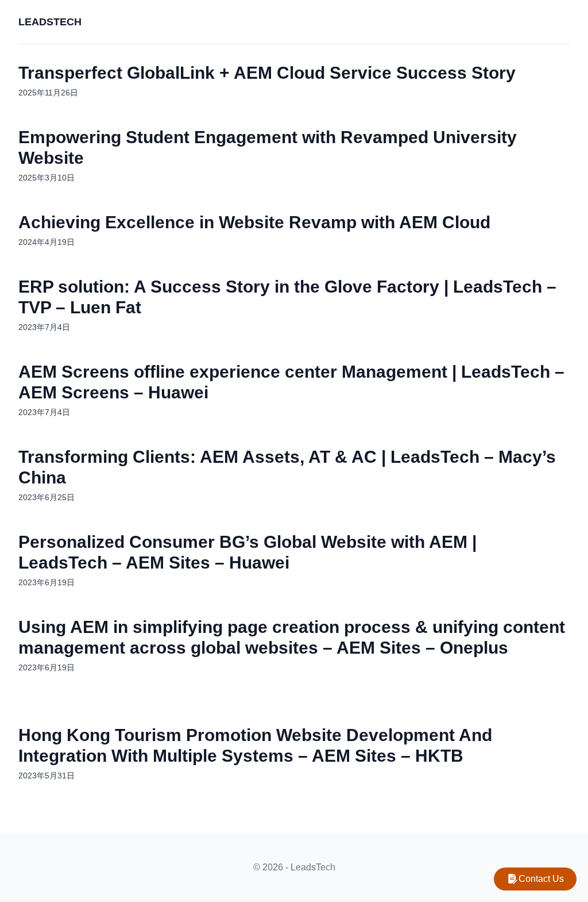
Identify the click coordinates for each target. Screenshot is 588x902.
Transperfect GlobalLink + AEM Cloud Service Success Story (267, 72)
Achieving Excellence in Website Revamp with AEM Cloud (254, 222)
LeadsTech (50, 22)
